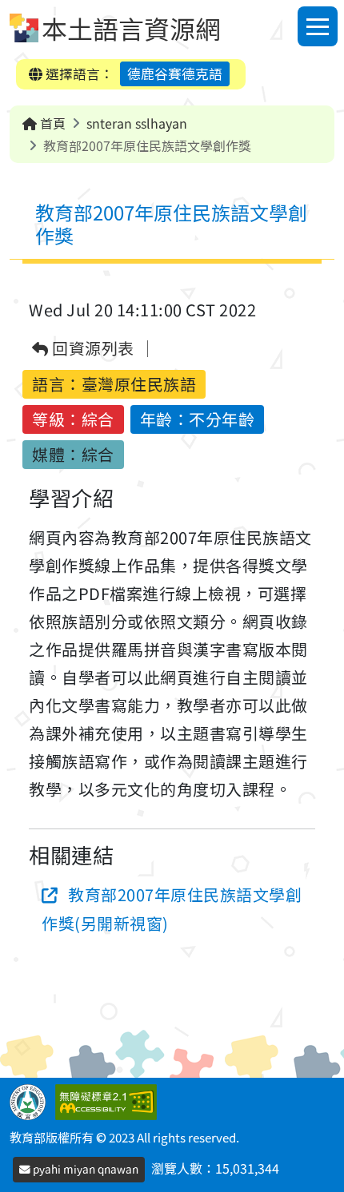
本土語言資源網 (131, 28)
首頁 (51, 123)
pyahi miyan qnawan (84, 1169)
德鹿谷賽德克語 (174, 73)
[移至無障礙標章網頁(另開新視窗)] (109, 1100)
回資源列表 (91, 348)
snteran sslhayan (136, 123)
